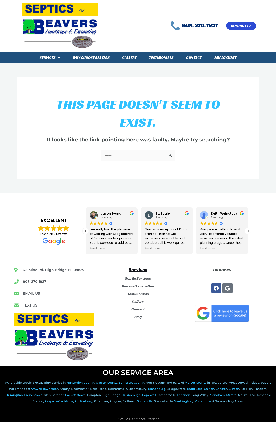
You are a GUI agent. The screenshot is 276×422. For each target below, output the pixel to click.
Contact (194, 57)
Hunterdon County (80, 382)
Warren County (106, 382)
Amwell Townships (44, 389)
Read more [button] (97, 248)
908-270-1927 (200, 25)
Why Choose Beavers (91, 57)
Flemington (14, 395)
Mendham (217, 395)
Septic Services (138, 278)
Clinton (234, 389)
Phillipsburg (83, 401)
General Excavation (138, 286)
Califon (209, 389)
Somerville (145, 401)
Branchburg (156, 389)
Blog (138, 317)
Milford (231, 395)
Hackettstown (75, 395)
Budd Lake (195, 389)
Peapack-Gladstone (59, 401)
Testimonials (161, 57)
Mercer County (195, 382)
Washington (183, 401)
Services (48, 57)
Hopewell (149, 395)
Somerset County (131, 382)
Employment (225, 57)
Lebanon (183, 395)
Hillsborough (131, 395)
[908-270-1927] (175, 25)
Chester (221, 389)
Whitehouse (203, 401)
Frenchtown (33, 395)
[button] (248, 231)
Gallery (129, 57)
